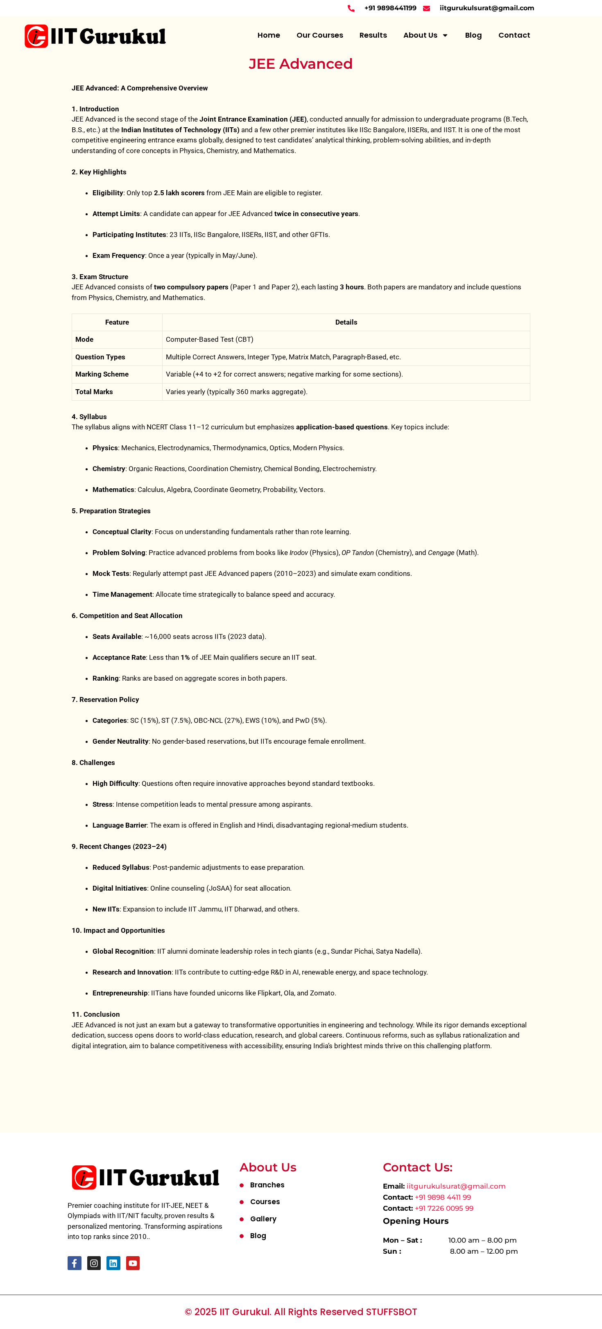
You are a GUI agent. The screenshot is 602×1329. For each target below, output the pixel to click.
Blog (473, 35)
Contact (514, 35)
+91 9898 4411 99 (443, 1197)
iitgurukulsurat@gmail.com (456, 1186)
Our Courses (319, 35)
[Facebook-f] (74, 1263)
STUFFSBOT (391, 1311)
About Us (420, 35)
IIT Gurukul (244, 1311)
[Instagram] (94, 1263)
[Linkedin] (113, 1263)
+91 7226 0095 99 (444, 1208)
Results (373, 35)
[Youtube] (133, 1263)
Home (269, 35)
